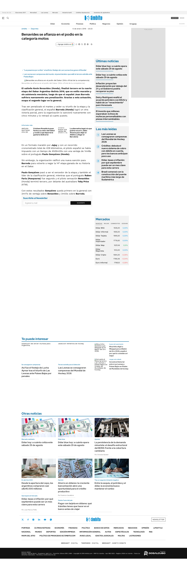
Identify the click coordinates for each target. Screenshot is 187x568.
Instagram (33, 520)
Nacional (26, 532)
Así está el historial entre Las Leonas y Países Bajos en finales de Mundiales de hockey (118, 365)
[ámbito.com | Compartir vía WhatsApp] (76, 44)
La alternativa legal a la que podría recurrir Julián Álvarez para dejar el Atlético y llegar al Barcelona (81, 132)
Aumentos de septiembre (102, 12)
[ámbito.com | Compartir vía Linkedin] (85, 44)
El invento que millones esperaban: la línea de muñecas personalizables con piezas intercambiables (111, 115)
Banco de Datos (101, 528)
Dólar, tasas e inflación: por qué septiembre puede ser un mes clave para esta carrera (114, 164)
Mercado (55, 12)
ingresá (182, 18)
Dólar (52, 24)
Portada (26, 528)
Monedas (99, 223)
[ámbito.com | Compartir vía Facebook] (79, 44)
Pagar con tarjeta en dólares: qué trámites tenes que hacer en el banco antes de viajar (75, 506)
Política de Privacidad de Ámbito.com (57, 536)
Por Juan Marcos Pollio (29, 510)
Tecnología (139, 532)
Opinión (120, 24)
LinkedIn (39, 520)
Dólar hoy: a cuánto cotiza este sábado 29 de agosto (111, 76)
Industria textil (67, 12)
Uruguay (133, 24)
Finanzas (79, 24)
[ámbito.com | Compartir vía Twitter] (82, 44)
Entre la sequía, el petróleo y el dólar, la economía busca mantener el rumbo (110, 486)
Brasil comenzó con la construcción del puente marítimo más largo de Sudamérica (114, 175)
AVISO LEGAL (85, 536)
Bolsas (106, 223)
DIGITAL (69, 543)
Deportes (34, 29)
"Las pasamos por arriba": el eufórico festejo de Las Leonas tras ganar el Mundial (55, 70)
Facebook (28, 520)
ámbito (24, 29)
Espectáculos (122, 532)
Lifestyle (158, 528)
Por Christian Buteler (102, 455)
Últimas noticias (42, 528)
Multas (121, 536)
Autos (108, 532)
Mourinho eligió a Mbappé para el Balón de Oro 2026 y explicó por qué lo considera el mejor (118, 351)
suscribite (175, 18)
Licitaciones (135, 536)
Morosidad (33, 12)
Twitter (23, 519)
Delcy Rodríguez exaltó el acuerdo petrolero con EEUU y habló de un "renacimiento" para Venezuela (111, 101)
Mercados (119, 528)
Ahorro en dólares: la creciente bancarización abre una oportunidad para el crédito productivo (73, 487)
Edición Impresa (67, 532)
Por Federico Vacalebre (66, 495)
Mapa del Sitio (28, 536)
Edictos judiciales (104, 536)
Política (93, 24)
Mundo (38, 532)
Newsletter (182, 23)
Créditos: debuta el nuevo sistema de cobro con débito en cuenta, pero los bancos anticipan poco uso (115, 151)
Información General (90, 532)
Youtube (45, 519)
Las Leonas (44, 12)
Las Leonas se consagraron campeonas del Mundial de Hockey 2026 (114, 138)
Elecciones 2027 (20, 12)
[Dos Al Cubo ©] (154, 553)
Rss (150, 532)
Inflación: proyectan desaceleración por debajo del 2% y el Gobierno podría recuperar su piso (111, 87)
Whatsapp (51, 520)
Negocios (106, 24)
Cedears (125, 223)
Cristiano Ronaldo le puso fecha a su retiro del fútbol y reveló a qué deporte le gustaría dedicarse (44, 131)
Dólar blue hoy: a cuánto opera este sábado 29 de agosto (111, 67)
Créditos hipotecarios (82, 12)
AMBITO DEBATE (114, 543)
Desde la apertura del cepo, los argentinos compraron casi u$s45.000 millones (37, 486)
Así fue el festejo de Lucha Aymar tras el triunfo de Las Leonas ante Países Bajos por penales (36, 372)
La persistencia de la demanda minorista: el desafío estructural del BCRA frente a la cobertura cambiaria (111, 446)
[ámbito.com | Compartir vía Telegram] (88, 44)
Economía (65, 24)
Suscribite (81, 203)
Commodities (115, 223)
